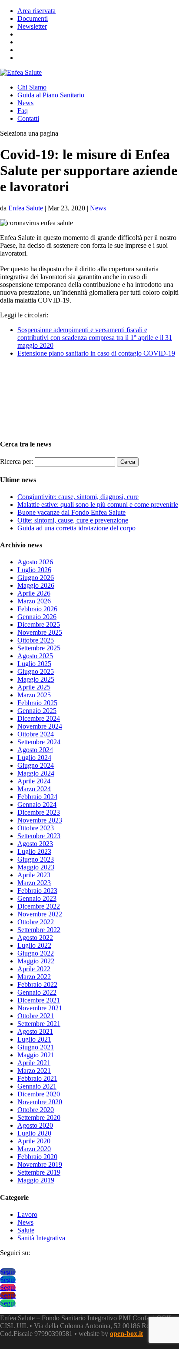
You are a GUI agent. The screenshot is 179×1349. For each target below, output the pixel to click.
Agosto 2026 (35, 562)
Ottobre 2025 (35, 640)
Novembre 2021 (39, 1008)
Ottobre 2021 (35, 1015)
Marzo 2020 (34, 1148)
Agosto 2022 (35, 937)
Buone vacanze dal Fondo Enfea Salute (71, 512)
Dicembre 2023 (38, 812)
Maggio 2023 (35, 867)
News (25, 103)
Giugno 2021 (35, 1047)
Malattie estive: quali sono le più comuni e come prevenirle (97, 504)
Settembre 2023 (38, 835)
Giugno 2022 (35, 953)
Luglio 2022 (34, 945)
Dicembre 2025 (38, 624)
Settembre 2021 (38, 1023)
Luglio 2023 (34, 851)
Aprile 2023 (33, 875)
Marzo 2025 (34, 695)
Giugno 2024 (35, 765)
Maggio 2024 (35, 773)
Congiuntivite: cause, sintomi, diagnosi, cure (78, 496)
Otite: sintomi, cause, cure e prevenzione (72, 520)
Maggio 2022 (35, 961)
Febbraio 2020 (37, 1156)
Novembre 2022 (39, 914)
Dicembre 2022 (38, 906)
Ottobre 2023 (35, 828)
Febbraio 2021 (37, 1078)
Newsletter (32, 26)
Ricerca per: (16, 461)
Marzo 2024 (34, 789)
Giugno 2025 (35, 671)
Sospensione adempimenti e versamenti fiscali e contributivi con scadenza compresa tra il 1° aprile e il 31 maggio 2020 (94, 337)
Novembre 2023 (39, 820)
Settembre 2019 (38, 1172)
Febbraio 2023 (37, 890)
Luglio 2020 (34, 1133)
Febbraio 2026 (37, 609)
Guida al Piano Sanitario (50, 95)
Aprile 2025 (33, 687)
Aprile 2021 (33, 1062)
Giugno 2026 (35, 577)
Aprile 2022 (33, 969)
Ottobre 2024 (35, 734)
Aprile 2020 (33, 1141)
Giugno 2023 (35, 859)
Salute (25, 1230)
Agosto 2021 (35, 1031)
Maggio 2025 (35, 679)
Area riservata (36, 10)
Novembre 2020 (39, 1102)
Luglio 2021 (34, 1039)
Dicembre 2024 (38, 718)
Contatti (28, 118)
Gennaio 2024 (36, 804)
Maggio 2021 (35, 1055)
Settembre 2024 (38, 742)
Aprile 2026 (33, 593)
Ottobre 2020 (35, 1109)
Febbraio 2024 (37, 796)
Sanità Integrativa (41, 1238)
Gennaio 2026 (36, 616)
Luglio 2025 (34, 663)
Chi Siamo (31, 87)
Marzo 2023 (34, 882)
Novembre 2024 (39, 726)
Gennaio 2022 (36, 992)
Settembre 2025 (38, 648)
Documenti (32, 18)
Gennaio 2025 (36, 710)
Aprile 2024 (33, 781)
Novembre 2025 (39, 632)
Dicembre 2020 (38, 1094)
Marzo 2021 (34, 1070)
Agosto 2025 (35, 656)
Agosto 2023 (35, 843)
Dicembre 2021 (38, 1000)
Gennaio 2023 (36, 898)
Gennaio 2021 (36, 1086)
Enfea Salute (25, 208)
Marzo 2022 (34, 976)
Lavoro (27, 1214)
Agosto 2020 (35, 1125)
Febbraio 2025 (37, 702)
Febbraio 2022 (37, 984)
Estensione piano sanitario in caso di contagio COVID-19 (96, 353)
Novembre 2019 (39, 1164)
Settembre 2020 (38, 1117)
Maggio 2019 (35, 1180)
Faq (22, 110)
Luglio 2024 (34, 757)
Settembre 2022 (38, 929)
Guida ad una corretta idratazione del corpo (76, 528)
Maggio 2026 (35, 585)
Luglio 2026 (34, 569)
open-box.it (126, 1333)
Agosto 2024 (35, 749)
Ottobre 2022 (35, 922)
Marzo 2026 (34, 601)
